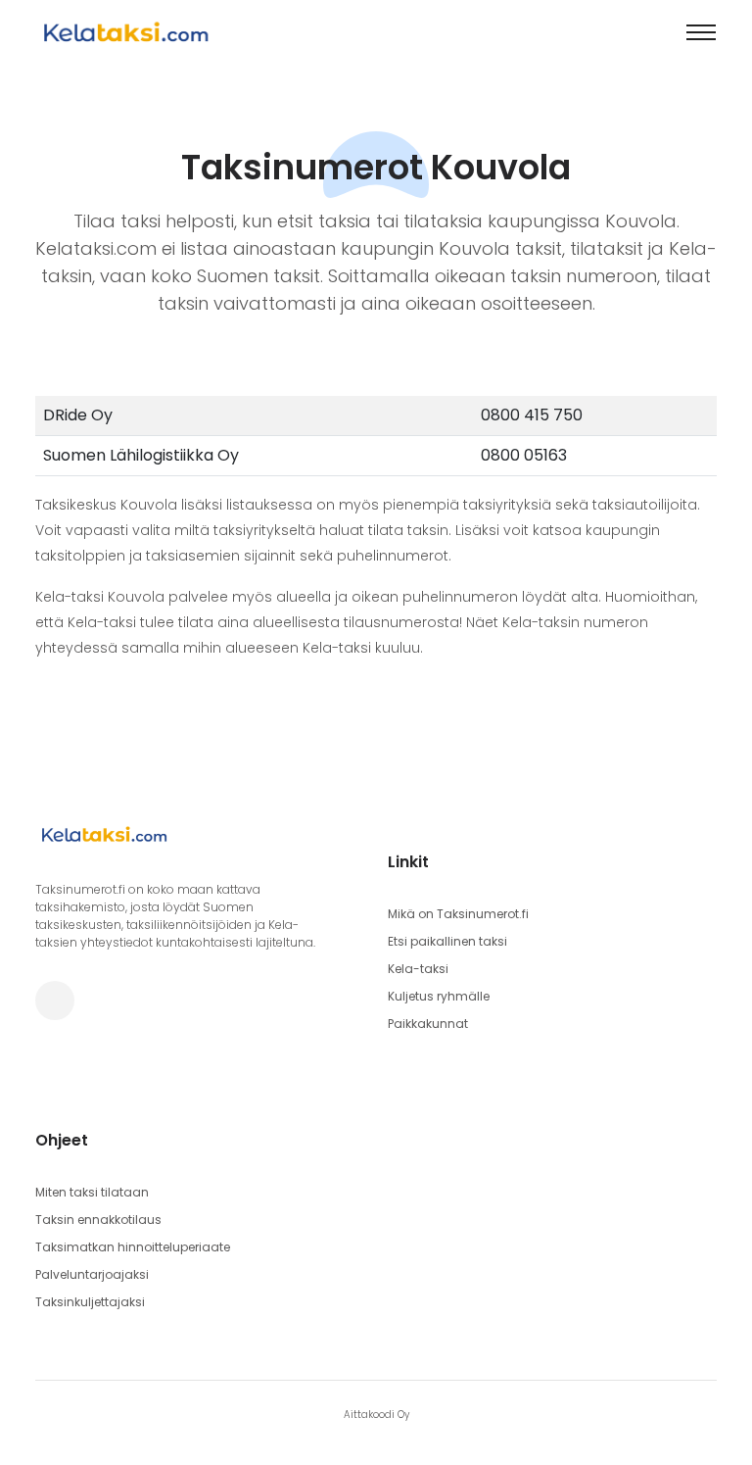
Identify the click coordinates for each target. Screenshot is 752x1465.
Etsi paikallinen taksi (447, 941)
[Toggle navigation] (701, 32)
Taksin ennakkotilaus (98, 1219)
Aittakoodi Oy (376, 1414)
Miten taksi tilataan (92, 1192)
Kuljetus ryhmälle (439, 996)
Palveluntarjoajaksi (92, 1274)
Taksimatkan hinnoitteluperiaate (132, 1247)
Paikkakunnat (428, 1023)
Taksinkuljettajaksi (90, 1302)
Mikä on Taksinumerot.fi (458, 913)
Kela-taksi (418, 968)
